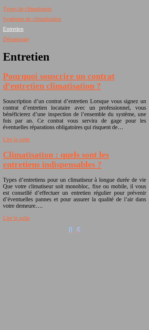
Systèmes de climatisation (32, 19)
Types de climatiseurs (27, 9)
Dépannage (16, 39)
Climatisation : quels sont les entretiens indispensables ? (56, 159)
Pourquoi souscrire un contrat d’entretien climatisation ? (59, 81)
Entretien (13, 29)
